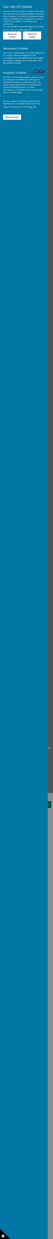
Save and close (12, 117)
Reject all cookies (32, 35)
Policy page (28, 107)
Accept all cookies (12, 35)
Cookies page (22, 29)
